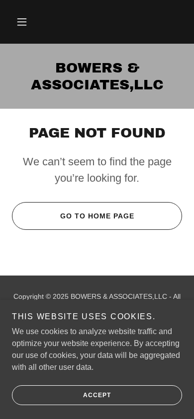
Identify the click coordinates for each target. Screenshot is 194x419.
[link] (97, 76)
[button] (22, 22)
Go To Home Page (97, 216)
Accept (97, 395)
